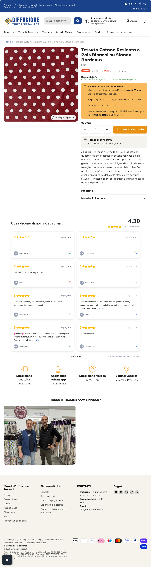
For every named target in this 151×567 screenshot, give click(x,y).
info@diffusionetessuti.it (33, 556)
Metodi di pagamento (41, 5)
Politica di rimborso (13, 542)
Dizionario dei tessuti (65, 5)
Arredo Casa (63, 32)
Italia (138, 9)
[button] (132, 21)
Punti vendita (21, 5)
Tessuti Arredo (27, 32)
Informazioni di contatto (15, 546)
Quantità (86, 123)
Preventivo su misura (119, 32)
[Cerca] (78, 20)
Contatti (8, 5)
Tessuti (8, 32)
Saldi (98, 32)
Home (7, 42)
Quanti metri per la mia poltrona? (20, 7)
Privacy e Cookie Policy (30, 539)
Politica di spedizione (36, 542)
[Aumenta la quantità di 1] (107, 130)
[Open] (7, 560)
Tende (46, 32)
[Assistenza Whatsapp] (58, 375)
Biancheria (83, 32)
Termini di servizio (53, 539)
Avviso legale (10, 539)
